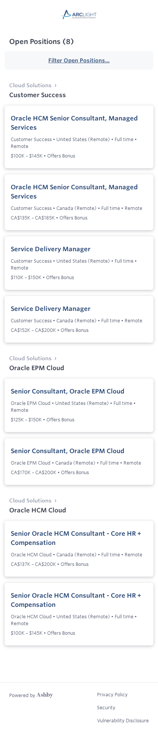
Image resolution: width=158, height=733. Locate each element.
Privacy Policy (112, 694)
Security (106, 707)
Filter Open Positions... (79, 60)
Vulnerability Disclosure (123, 720)
